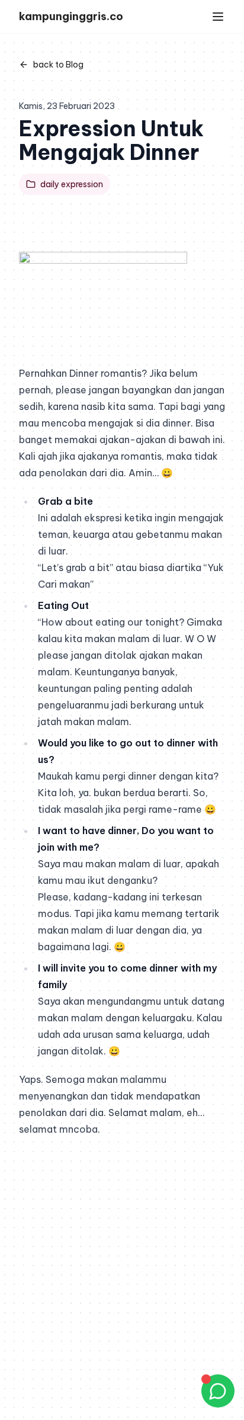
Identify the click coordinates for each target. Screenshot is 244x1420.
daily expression (71, 184)
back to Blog (58, 64)
